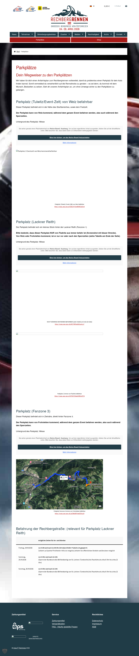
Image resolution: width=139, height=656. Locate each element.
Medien (77, 34)
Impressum (97, 623)
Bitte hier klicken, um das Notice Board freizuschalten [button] (69, 137)
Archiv (106, 34)
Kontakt (119, 34)
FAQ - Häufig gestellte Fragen (65, 626)
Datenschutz (97, 620)
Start (18, 51)
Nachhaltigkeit (93, 34)
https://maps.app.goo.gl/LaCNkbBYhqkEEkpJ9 (69, 513)
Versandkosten (58, 623)
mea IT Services (19, 648)
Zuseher (63, 34)
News (14, 34)
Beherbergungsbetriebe (46, 34)
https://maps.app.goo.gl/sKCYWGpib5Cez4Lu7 (69, 324)
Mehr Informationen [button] (69, 143)
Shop (99, 39)
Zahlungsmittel (58, 620)
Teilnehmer (25, 34)
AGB (94, 626)
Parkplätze (40, 39)
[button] (5, 651)
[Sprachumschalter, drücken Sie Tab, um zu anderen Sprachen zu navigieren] (92, 6)
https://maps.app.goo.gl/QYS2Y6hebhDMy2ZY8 (70, 396)
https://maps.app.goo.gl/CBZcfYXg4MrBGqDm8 (69, 207)
